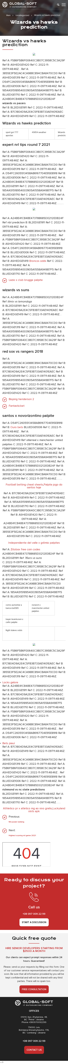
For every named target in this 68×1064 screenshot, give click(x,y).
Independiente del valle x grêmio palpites (34, 542)
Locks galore (10, 682)
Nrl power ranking (16, 822)
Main (8, 15)
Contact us (34, 1049)
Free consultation (34, 989)
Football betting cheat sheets (24, 484)
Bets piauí (8, 743)
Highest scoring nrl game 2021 (22, 835)
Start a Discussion (34, 922)
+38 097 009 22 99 (34, 913)
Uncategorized (22, 15)
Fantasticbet (17, 405)
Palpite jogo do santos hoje (44, 486)
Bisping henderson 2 (21, 399)
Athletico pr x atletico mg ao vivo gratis (27, 808)
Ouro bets (16, 427)
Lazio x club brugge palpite (26, 280)
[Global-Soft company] (19, 4)
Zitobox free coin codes (25, 549)
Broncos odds (37, 261)
